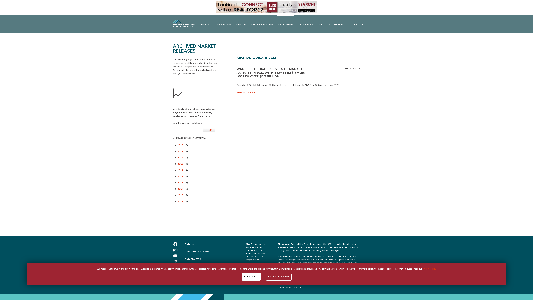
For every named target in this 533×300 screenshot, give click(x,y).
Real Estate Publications (262, 24)
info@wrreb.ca (252, 259)
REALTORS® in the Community (332, 24)
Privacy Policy (284, 287)
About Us (205, 24)
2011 (183, 151)
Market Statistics (285, 24)
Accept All (251, 277)
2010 (183, 145)
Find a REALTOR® (193, 259)
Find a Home (357, 24)
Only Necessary (278, 277)
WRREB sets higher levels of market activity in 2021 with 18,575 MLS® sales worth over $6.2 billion (271, 72)
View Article (245, 92)
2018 (183, 195)
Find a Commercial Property (197, 251)
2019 (183, 201)
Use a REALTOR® (223, 24)
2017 (183, 189)
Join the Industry (306, 24)
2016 (183, 182)
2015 (183, 176)
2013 (183, 164)
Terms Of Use (297, 287)
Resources (241, 24)
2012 (183, 157)
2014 (183, 170)
